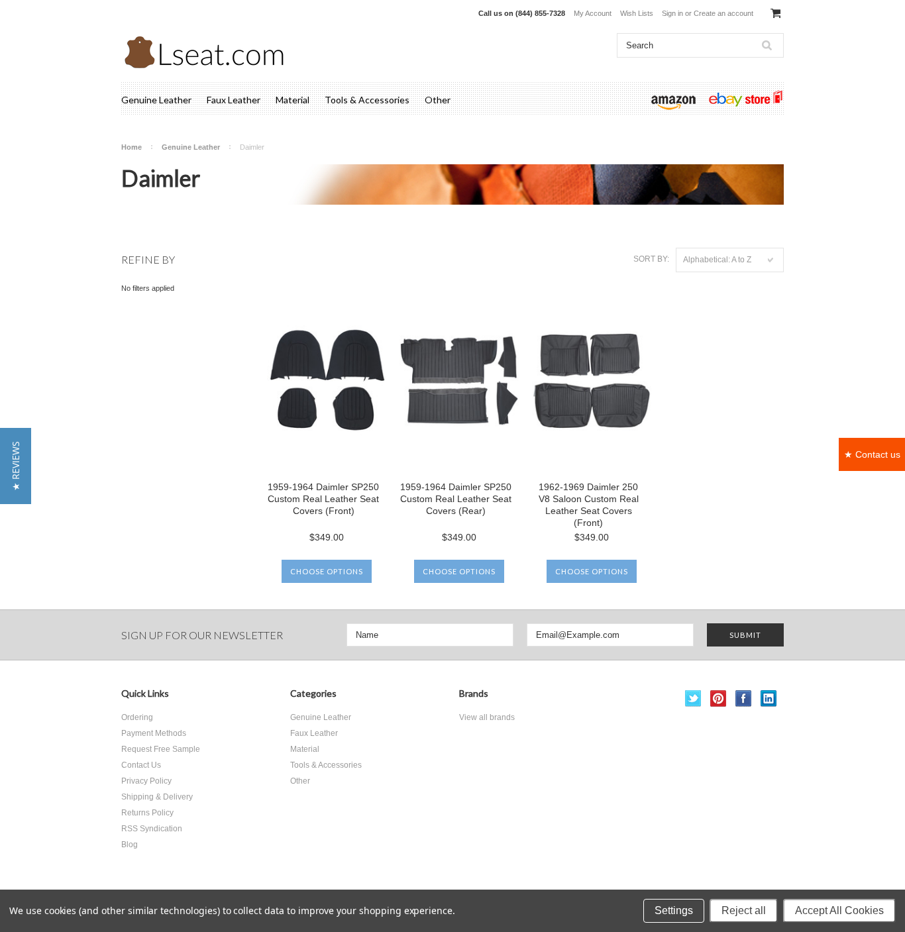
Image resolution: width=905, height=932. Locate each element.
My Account (593, 13)
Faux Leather (233, 99)
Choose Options (326, 571)
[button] (15, 466)
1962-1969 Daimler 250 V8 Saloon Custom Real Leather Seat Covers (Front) (589, 505)
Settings (674, 910)
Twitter (693, 698)
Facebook (743, 698)
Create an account (723, 13)
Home (131, 147)
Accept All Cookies (839, 910)
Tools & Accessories (367, 99)
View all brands (487, 717)
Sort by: (651, 259)
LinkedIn (769, 698)
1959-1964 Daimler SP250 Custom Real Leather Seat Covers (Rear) (455, 499)
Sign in (672, 13)
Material (292, 99)
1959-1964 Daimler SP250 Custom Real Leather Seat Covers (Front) (323, 499)
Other (438, 99)
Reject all (743, 910)
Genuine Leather (156, 99)
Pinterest (718, 698)
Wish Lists (636, 13)
